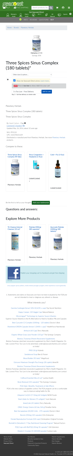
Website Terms (8, 439)
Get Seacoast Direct (36, 12)
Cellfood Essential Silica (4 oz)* (32, 378)
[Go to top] (20, 20)
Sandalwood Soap (30, 354)
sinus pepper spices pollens (15, 285)
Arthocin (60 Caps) (30, 331)
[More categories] (70, 14)
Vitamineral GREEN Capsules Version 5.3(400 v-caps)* (27, 327)
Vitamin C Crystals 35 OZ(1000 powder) (32, 431)
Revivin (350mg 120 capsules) (31, 415)
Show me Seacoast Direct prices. (33, 81)
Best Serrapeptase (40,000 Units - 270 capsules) (31, 411)
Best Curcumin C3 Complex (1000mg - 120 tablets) (30, 323)
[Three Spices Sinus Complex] (15, 171)
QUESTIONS (43, 20)
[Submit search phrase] (51, 8)
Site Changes (56, 441)
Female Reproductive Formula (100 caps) (25, 419)
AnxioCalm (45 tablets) (31, 403)
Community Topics (33, 445)
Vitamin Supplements (58, 437)
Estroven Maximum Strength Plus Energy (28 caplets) (33, 362)
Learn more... (45, 81)
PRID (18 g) (33, 350)
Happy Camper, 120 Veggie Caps (30, 312)
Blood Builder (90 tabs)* (32, 358)
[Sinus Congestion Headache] (36, 171)
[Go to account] (63, 8)
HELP (7, 8)
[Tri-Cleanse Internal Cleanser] (15, 243)
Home (9, 28)
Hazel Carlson (14, 123)
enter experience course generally (55, 285)
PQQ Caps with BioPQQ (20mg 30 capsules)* (31, 427)
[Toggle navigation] (69, 8)
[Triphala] (36, 243)
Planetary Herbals (27, 28)
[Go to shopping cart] (57, 8)
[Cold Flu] (58, 171)
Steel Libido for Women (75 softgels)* (31, 399)
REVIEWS (33, 20)
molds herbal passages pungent (34, 285)
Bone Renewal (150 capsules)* (29, 382)
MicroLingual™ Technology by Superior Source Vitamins (36, 316)
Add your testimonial (41, 203)
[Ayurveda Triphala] (58, 243)
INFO (26, 20)
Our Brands (31, 437)
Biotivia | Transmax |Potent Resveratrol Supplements (36, 339)
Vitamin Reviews (57, 443)
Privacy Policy (8, 441)
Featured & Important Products (37, 443)
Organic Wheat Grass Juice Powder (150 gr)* (27, 335)
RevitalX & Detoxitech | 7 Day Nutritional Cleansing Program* (31, 423)
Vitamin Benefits (57, 439)
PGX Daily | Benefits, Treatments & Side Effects (37, 386)
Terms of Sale (8, 437)
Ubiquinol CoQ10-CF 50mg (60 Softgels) (32, 395)
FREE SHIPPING (22, 8)
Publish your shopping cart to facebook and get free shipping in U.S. (36, 276)
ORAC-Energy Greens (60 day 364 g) (31, 407)
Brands (16, 28)
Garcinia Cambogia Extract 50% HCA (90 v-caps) (28, 308)
